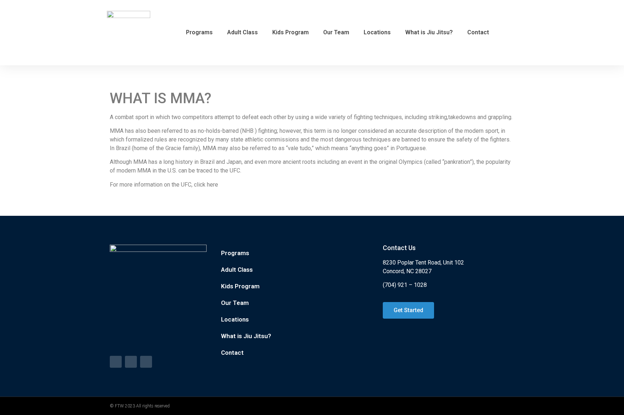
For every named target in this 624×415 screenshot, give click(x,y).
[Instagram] (146, 362)
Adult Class (242, 32)
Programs (199, 32)
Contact (478, 32)
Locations (377, 32)
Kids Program (290, 32)
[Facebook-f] (116, 362)
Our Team (336, 32)
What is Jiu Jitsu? (429, 32)
